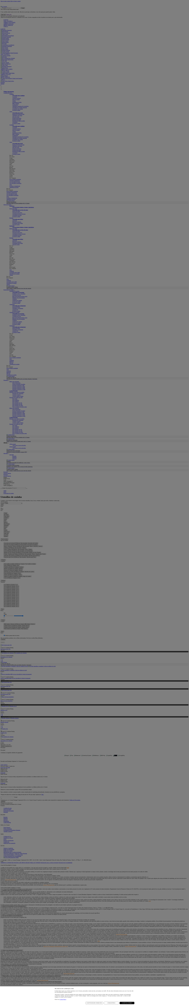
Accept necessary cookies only (94, 1002)
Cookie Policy (63, 999)
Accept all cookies (127, 1002)
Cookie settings (111, 1002)
